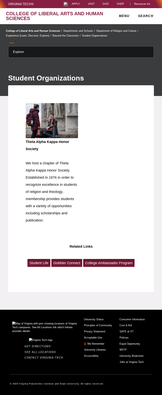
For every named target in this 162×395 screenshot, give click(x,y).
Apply (76, 4)
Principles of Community (98, 325)
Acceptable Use (93, 337)
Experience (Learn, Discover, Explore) (28, 35)
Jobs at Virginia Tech (132, 361)
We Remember (95, 343)
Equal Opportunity (130, 343)
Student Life (38, 263)
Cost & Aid (126, 325)
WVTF (123, 349)
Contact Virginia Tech (44, 357)
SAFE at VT (127, 331)
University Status (94, 319)
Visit (91, 4)
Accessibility (91, 355)
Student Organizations (94, 35)
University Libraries (95, 349)
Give (106, 4)
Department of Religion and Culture (117, 30)
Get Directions (38, 346)
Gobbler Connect (66, 263)
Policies (124, 337)
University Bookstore (131, 355)
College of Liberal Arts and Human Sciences (34, 30)
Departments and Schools (79, 30)
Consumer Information (132, 319)
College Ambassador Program (109, 263)
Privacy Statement (94, 331)
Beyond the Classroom (67, 35)
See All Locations (41, 352)
